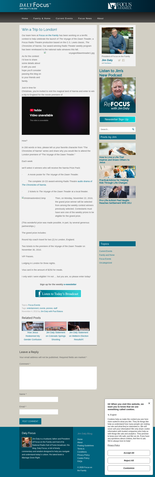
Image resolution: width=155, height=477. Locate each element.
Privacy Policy (83, 455)
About (79, 442)
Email (22, 406)
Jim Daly (35, 6)
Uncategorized (105, 263)
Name (23, 394)
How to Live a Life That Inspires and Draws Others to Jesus (114, 160)
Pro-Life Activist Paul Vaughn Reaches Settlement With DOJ (115, 201)
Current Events (105, 251)
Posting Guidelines (85, 446)
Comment (24, 364)
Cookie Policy (83, 458)
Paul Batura (107, 63)
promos (49, 308)
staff (55, 308)
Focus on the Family (49, 35)
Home (80, 439)
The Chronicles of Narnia (34, 185)
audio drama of (85, 181)
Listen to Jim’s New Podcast (111, 73)
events (42, 308)
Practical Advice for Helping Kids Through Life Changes (113, 181)
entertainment (33, 308)
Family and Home (107, 255)
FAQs (79, 461)
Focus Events (34, 305)
